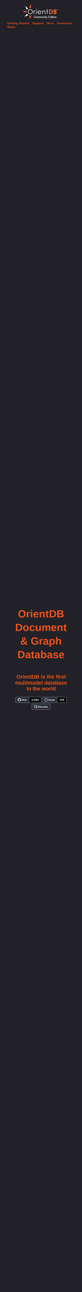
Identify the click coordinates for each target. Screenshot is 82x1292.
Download (64, 23)
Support (38, 23)
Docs (50, 23)
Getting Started (18, 23)
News (11, 27)
